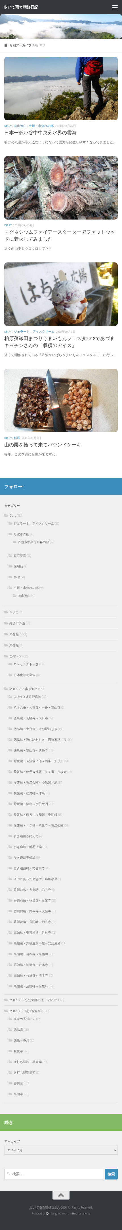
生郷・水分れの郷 (41, 126)
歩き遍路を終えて (26, 836)
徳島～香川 (21, 1040)
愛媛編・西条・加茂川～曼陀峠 (35, 815)
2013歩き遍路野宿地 (27, 697)
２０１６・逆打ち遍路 (25, 1011)
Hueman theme (81, 1213)
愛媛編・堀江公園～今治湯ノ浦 (35, 782)
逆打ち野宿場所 (24, 1073)
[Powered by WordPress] (47, 1213)
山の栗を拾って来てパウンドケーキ (42, 445)
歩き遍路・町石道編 (28, 847)
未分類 (14, 634)
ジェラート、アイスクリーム (34, 332)
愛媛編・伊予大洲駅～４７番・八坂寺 (40, 772)
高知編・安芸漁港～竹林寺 (32, 933)
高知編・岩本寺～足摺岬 (31, 954)
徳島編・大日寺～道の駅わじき (35, 729)
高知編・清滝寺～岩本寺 (31, 965)
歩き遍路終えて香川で (29, 868)
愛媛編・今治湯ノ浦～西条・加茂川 (39, 761)
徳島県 (18, 1030)
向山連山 (20, 126)
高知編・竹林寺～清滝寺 (31, 975)
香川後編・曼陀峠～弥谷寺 (32, 922)
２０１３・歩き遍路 (23, 689)
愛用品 (18, 566)
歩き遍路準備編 (24, 858)
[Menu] (115, 7)
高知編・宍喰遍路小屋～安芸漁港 (37, 943)
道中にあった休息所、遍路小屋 (35, 879)
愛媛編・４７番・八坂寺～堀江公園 (39, 825)
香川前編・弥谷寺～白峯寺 (32, 900)
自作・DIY (16, 656)
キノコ (14, 612)
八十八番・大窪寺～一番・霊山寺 (37, 707)
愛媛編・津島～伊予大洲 (31, 804)
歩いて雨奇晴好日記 (21, 7)
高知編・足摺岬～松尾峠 (31, 986)
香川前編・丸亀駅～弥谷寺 (32, 890)
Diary (8, 126)
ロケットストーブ (26, 664)
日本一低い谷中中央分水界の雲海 (40, 133)
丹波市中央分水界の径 (33, 542)
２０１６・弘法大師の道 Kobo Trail (34, 1000)
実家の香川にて (24, 1019)
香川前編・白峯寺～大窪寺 (32, 911)
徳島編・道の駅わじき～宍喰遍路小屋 (40, 740)
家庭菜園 (20, 556)
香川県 (18, 1083)
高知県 (18, 1094)
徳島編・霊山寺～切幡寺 (31, 750)
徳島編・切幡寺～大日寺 (31, 718)
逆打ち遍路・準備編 (28, 1062)
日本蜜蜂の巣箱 (24, 675)
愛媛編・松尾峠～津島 (29, 793)
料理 (17, 438)
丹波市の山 (21, 534)
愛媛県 (18, 1051)
